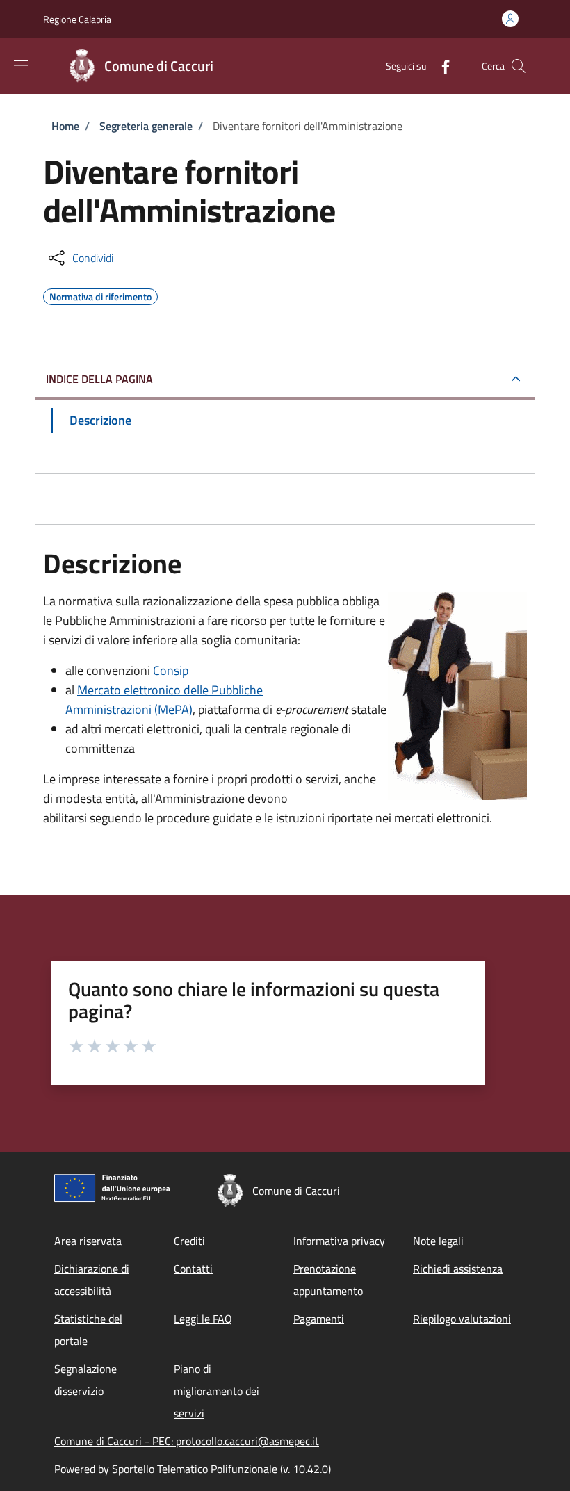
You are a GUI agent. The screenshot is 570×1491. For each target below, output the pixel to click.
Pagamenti (318, 1318)
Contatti (193, 1268)
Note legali (438, 1240)
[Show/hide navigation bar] (20, 65)
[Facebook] (440, 65)
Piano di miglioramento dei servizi (216, 1390)
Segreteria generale (146, 125)
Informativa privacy (339, 1240)
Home (65, 125)
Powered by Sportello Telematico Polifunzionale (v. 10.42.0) (192, 1468)
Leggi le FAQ (203, 1318)
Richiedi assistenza (458, 1268)
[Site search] (518, 66)
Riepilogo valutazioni (462, 1318)
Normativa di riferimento (100, 294)
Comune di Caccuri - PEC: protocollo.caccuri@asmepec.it (186, 1441)
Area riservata (88, 1240)
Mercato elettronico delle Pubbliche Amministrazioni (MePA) (164, 700)
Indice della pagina (99, 378)
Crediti (189, 1240)
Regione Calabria (77, 19)
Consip (170, 670)
